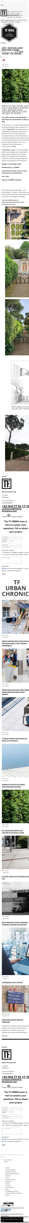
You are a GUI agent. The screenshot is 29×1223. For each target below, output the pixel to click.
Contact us (3, 42)
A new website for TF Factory (12, 982)
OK (9, 1221)
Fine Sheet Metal (10, 1170)
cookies (6, 1221)
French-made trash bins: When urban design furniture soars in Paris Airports (15, 692)
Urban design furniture (13, 15)
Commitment (9, 1187)
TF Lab (7, 1183)
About (7, 1177)
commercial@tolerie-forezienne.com (12, 509)
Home (7, 1168)
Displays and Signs (9, 24)
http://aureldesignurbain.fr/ (10, 200)
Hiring (7, 1195)
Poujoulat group (10, 1179)
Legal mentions (8, 1159)
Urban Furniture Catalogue (13, 1193)
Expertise (8, 1181)
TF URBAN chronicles (11, 1191)
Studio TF (8, 1185)
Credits (6, 1161)
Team (7, 1189)
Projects (6, 32)
